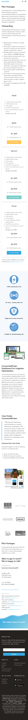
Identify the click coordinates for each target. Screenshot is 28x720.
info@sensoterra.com (14, 609)
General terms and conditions (10, 589)
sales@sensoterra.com (11, 598)
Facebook (4, 679)
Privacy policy (18, 665)
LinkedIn (4, 681)
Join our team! (6, 671)
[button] (25, 1)
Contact (4, 663)
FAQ (3, 667)
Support (4, 665)
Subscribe (14, 654)
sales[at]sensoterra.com (16, 261)
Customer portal (6, 669)
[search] (22, 1)
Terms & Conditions (20, 663)
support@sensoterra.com (14, 605)
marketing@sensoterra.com (15, 602)
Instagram (4, 683)
